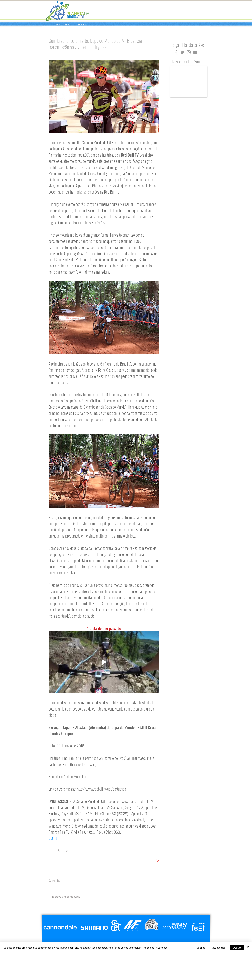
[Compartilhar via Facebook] (50, 850)
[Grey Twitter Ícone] (182, 52)
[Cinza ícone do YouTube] (195, 52)
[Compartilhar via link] (67, 850)
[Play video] (104, 662)
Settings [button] (200, 947)
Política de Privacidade (155, 947)
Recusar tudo (218, 947)
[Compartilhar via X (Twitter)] (58, 850)
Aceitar (237, 947)
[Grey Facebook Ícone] (176, 52)
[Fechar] (248, 947)
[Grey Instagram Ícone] (188, 52)
